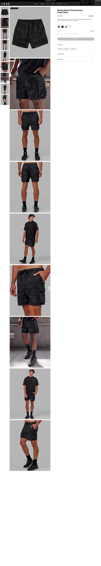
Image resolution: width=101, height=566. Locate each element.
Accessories (59, 3)
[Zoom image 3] (30, 135)
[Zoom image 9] (30, 445)
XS (58, 33)
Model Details (60, 59)
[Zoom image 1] (30, 32)
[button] (92, 30)
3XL (77, 33)
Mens (48, 3)
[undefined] (70, 27)
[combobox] (86, 4)
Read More (75, 20)
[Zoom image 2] (30, 83)
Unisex (52, 3)
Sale (66, 3)
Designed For (60, 45)
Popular (36, 3)
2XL (74, 33)
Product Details (60, 54)
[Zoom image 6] (30, 290)
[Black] (62, 27)
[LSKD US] (5, 4)
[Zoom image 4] (30, 187)
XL (70, 33)
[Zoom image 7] (30, 342)
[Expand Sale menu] (67, 3)
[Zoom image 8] (30, 393)
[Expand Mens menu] (49, 3)
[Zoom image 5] (30, 238)
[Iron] (59, 27)
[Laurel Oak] (66, 27)
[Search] (93, 3)
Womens (42, 3)
